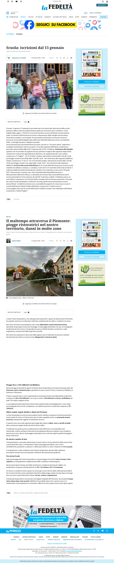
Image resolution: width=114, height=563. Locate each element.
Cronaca (19, 34)
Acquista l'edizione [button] (91, 86)
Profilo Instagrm (13, 1)
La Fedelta (10, 34)
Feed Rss (22, 1)
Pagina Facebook (9, 1)
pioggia (22, 493)
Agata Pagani (16, 241)
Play (25, 122)
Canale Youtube (18, 1)
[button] (107, 1)
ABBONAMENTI (102, 5)
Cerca (103, 2)
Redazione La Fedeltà (19, 58)
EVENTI (13, 13)
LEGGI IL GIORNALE (95, 13)
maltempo (29, 493)
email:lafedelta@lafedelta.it (74, 551)
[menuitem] (13, 17)
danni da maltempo (41, 493)
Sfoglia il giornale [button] (91, 82)
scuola (16, 199)
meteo (16, 493)
